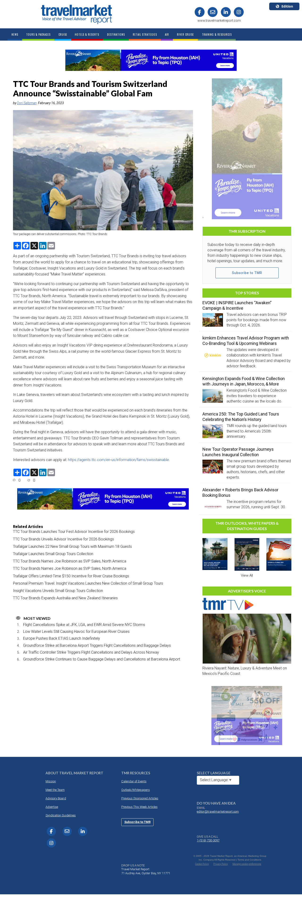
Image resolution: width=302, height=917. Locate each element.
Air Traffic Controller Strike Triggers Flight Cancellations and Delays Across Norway (91, 652)
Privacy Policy (220, 864)
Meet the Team (55, 790)
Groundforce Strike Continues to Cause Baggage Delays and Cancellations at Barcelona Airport (101, 659)
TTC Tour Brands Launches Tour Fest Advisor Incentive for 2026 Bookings (74, 531)
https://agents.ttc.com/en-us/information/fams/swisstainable (118, 460)
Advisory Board (56, 798)
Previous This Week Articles (139, 807)
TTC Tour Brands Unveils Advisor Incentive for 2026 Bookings (63, 539)
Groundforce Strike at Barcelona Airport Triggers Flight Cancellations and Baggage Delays (97, 645)
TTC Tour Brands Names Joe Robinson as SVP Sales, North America (69, 561)
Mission (51, 781)
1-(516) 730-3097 (208, 840)
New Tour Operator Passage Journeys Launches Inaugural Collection (238, 452)
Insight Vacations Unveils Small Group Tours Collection (58, 590)
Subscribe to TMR (247, 273)
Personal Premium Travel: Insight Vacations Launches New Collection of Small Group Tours (88, 583)
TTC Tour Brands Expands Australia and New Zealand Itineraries (65, 598)
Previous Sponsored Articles (139, 798)
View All (247, 575)
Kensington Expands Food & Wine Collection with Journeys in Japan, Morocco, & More (243, 381)
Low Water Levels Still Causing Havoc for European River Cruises (76, 631)
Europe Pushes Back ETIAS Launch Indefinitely (61, 638)
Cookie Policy (202, 864)
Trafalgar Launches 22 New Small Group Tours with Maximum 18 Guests (72, 546)
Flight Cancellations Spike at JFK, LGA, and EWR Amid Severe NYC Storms (84, 624)
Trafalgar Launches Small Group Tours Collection (53, 554)
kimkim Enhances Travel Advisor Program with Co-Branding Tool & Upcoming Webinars (245, 340)
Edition (287, 6)
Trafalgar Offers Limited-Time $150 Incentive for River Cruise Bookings (71, 576)
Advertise (52, 807)
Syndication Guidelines (61, 815)
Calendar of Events (134, 781)
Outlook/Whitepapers (135, 790)
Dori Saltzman (27, 103)
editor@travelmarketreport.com (218, 811)
